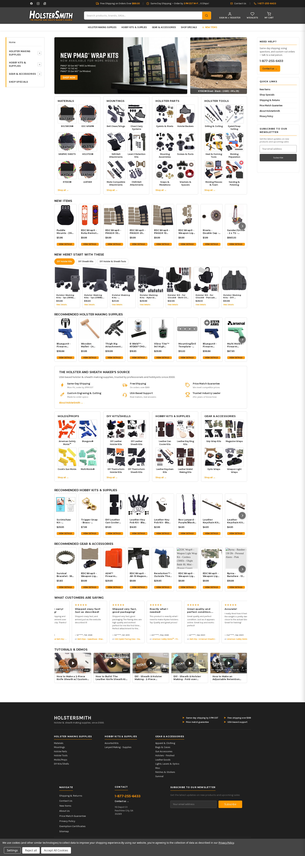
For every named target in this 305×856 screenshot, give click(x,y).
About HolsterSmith (270, 111)
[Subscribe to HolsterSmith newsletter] (44, 3)
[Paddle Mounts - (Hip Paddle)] (65, 215)
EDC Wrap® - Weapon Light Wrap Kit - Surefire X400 (187, 232)
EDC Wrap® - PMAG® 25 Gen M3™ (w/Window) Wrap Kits (137, 232)
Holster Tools (216, 101)
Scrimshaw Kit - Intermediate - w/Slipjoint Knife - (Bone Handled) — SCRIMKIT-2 (65, 521)
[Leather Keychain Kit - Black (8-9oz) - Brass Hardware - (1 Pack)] (211, 504)
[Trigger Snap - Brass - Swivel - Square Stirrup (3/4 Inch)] (89, 504)
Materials (66, 101)
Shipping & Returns (270, 100)
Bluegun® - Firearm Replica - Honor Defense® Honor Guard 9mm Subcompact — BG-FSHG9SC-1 (65, 345)
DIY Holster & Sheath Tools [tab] (113, 261)
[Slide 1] (120, 65)
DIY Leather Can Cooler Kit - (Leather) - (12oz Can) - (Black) (114, 521)
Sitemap (64, 831)
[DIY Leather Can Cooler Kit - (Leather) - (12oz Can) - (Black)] (114, 504)
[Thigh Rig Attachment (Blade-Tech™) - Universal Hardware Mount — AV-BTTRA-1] (114, 328)
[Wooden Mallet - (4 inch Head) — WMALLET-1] (89, 328)
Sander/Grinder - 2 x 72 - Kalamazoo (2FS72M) (236, 232)
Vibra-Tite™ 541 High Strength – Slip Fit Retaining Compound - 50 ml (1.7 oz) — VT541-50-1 (162, 345)
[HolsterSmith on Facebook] (31, 3)
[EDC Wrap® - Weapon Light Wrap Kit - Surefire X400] (187, 215)
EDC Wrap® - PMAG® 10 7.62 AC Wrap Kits (162, 232)
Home (12, 42)
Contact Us (65, 800)
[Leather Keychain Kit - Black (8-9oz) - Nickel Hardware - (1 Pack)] (236, 504)
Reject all (31, 850)
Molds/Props (68, 416)
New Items (265, 89)
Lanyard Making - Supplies (118, 747)
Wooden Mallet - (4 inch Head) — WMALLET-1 (89, 345)
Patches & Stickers (165, 772)
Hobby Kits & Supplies (134, 27)
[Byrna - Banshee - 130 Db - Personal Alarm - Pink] (236, 558)
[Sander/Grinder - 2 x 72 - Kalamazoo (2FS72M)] (236, 215)
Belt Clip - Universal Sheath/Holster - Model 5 (199, 639)
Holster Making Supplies (102, 27)
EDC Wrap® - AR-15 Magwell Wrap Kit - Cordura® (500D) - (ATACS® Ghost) (138, 575)
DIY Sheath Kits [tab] (85, 261)
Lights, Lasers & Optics (167, 763)
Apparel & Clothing (165, 743)
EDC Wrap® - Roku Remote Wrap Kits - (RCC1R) (89, 232)
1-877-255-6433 (271, 61)
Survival (159, 776)
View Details (65, 244)
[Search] (206, 15)
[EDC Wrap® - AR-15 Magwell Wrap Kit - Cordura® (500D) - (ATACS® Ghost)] (138, 558)
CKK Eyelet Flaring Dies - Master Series (121, 639)
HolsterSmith (72, 717)
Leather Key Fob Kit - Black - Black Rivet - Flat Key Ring (163, 521)
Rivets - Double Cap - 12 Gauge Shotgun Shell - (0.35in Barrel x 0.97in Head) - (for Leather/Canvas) (211, 232)
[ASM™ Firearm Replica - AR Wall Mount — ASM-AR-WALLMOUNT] (114, 558)
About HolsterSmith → (71, 402)
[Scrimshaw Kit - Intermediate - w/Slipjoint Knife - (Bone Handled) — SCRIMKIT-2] (65, 504)
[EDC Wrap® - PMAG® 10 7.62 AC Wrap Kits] (162, 215)
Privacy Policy (266, 116)
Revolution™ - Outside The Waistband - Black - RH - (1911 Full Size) (163, 575)
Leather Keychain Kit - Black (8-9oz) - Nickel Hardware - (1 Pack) (235, 521)
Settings (12, 850)
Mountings (115, 101)
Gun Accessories (163, 751)
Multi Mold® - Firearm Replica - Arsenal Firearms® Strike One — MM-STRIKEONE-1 (235, 345)
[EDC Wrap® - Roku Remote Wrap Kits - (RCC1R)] (89, 215)
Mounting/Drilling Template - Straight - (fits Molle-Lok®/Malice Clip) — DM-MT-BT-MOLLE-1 (187, 345)
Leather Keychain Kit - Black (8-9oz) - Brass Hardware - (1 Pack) (211, 521)
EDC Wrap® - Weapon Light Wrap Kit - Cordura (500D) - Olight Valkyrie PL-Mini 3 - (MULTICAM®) (211, 575)
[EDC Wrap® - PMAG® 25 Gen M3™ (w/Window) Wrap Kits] (138, 215)
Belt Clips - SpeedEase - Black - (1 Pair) (84, 639)
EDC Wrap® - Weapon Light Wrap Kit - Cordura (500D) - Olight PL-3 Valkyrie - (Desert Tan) (89, 575)
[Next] (242, 226)
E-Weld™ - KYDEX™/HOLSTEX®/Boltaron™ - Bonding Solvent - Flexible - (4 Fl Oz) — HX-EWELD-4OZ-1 (138, 345)
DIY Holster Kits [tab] (64, 261)
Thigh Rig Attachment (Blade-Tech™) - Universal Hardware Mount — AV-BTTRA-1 (113, 345)
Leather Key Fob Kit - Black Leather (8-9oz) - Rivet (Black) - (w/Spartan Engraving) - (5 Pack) (138, 521)
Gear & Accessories (164, 27)
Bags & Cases (162, 747)
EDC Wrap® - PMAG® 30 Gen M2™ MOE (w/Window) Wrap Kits (113, 232)
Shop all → (63, 190)
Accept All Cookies (56, 850)
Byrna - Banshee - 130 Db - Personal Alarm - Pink (235, 575)
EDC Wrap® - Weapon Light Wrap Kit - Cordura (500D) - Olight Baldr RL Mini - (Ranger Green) (187, 575)
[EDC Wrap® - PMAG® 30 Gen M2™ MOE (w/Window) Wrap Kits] (114, 215)
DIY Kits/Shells (119, 416)
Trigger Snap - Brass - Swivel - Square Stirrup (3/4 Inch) (89, 521)
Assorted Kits (112, 743)
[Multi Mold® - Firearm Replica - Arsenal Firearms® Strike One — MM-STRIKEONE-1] (236, 328)
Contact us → (269, 68)
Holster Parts (167, 101)
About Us (64, 810)
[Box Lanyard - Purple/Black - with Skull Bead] (187, 504)
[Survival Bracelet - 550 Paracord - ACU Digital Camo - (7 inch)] (65, 558)
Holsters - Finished (164, 755)
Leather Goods (163, 759)
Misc (157, 768)
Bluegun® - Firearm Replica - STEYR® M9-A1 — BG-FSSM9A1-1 (211, 345)
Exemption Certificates (72, 826)
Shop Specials (189, 27)
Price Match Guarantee (271, 105)
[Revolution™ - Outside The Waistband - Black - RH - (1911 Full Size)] (162, 558)
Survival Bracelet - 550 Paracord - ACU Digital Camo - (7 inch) (65, 575)
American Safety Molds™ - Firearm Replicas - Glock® (164, 639)
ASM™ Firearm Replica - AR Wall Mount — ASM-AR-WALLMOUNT (113, 575)
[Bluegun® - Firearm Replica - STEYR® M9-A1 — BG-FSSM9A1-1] (211, 328)
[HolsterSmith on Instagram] (38, 3)
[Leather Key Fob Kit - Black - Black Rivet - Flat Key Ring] (162, 504)
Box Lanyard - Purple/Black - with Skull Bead (187, 521)
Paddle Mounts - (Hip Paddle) (65, 232)
